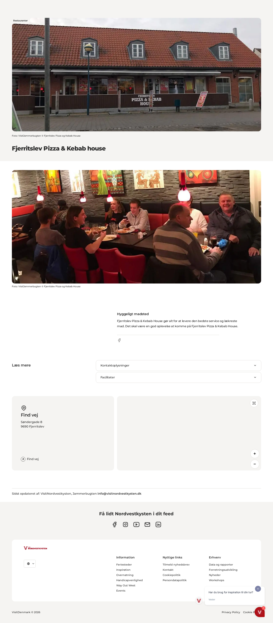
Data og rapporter (221, 564)
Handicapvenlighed (129, 580)
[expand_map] (254, 403)
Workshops (216, 580)
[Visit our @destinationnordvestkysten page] (136, 524)
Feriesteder (124, 564)
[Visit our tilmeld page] (147, 524)
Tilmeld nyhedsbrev (176, 564)
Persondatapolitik (175, 580)
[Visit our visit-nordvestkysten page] (158, 524)
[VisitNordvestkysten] (35, 548)
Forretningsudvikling (223, 569)
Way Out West (125, 585)
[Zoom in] (254, 453)
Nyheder (215, 575)
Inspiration (123, 569)
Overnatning (125, 575)
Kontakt (168, 569)
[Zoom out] (254, 464)
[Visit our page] (114, 524)
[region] (189, 433)
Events (120, 590)
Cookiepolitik (172, 575)
